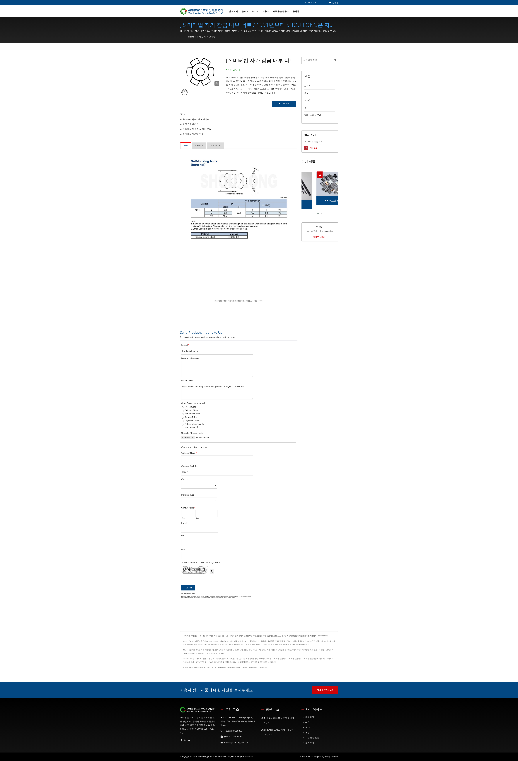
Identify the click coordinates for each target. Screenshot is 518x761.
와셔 (306, 93)
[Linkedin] (189, 740)
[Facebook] (181, 740)
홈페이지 (233, 11)
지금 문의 (285, 103)
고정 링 (307, 86)
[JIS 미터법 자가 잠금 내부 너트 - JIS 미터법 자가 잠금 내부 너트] (216, 83)
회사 (254, 11)
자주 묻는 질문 (280, 11)
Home (191, 37)
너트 (212, 667)
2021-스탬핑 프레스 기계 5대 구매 (277, 729)
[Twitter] (185, 740)
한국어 (335, 3)
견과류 (212, 37)
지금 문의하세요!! (325, 690)
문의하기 (297, 11)
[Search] (335, 60)
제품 (264, 11)
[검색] (303, 2)
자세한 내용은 (319, 236)
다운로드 (313, 148)
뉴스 (244, 11)
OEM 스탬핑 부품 (312, 115)
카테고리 (201, 37)
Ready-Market (331, 757)
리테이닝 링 (201, 667)
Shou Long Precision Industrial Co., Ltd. (216, 757)
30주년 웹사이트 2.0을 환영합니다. (277, 717)
